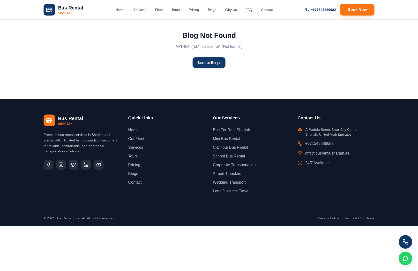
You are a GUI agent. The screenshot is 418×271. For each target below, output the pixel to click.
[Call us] (405, 242)
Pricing (194, 10)
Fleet (159, 10)
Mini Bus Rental (226, 139)
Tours (176, 10)
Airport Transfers (227, 174)
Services (139, 10)
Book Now (357, 10)
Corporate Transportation (234, 165)
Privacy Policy (328, 218)
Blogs (212, 10)
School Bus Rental (229, 156)
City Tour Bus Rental (230, 147)
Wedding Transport (229, 182)
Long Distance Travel (231, 191)
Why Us (231, 10)
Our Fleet (136, 139)
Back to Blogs (209, 63)
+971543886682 (323, 10)
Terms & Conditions (359, 218)
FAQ (249, 10)
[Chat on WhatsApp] (405, 258)
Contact (267, 10)
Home (120, 10)
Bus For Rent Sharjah (231, 130)
